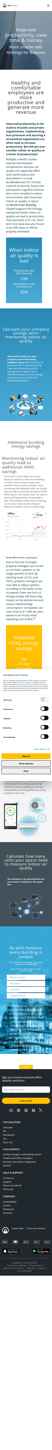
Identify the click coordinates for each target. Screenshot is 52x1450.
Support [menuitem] (7, 1181)
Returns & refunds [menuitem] (12, 1185)
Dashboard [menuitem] (8, 1135)
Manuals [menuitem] (31, 1268)
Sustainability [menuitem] (10, 1201)
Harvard (15, 182)
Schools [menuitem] (7, 1165)
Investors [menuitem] (7, 1213)
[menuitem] (8, 1178)
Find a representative (36, 1228)
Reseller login (17, 1228)
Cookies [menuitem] (41, 1268)
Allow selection (26, 763)
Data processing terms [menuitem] (14, 1268)
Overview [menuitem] (7, 1127)
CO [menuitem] (5, 1138)
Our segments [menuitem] (11, 1149)
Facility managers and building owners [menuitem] (22, 1154)
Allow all (26, 756)
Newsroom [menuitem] (8, 1209)
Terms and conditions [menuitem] (16, 1265)
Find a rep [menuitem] (8, 1189)
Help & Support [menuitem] (13, 1172)
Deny (26, 770)
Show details (40, 749)
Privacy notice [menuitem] (36, 1265)
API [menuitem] (4, 1131)
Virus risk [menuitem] (7, 1142)
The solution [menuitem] (11, 1122)
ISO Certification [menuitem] (24, 1271)
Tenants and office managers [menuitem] (17, 1158)
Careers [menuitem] (7, 1205)
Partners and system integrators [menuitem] (19, 1161)
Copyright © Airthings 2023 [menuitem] (24, 1263)
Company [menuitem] (9, 1196)
